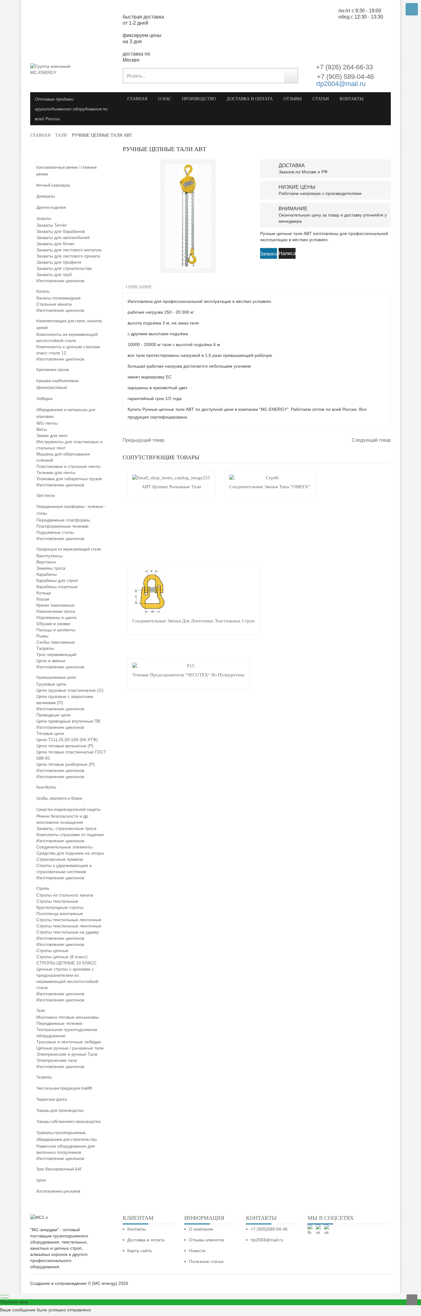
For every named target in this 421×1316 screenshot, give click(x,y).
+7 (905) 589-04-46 (344, 76)
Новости (197, 1250)
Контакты (136, 1229)
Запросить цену (268, 254)
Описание (139, 286)
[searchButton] (290, 76)
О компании (201, 1229)
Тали (61, 135)
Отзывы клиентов (206, 1239)
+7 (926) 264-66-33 (344, 67)
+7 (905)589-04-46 (269, 1229)
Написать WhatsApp (287, 255)
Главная (40, 135)
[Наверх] (412, 1299)
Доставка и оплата (146, 1239)
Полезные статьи (206, 1261)
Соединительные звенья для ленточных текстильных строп (193, 620)
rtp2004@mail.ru (341, 84)
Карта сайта (139, 1250)
